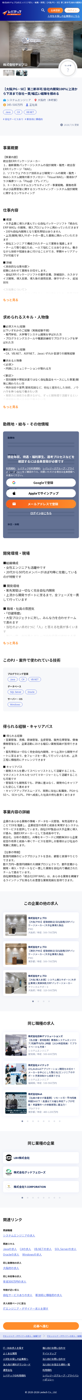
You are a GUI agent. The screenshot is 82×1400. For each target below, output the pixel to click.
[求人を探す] (43, 10)
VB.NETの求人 (43, 1249)
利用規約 (10, 468)
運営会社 (7, 1369)
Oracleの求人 (11, 1254)
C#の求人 (25, 1249)
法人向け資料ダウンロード (17, 1364)
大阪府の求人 (11, 1268)
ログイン (72, 10)
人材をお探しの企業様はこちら (64, 16)
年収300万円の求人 (14, 1281)
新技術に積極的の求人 (48, 1295)
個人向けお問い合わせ (54, 1347)
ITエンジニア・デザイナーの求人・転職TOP (22, 1336)
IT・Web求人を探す (13, 1347)
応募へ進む (41, 1326)
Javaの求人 (10, 1249)
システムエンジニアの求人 (19, 1235)
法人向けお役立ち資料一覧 (56, 1364)
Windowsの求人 (32, 1254)
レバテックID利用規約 (29, 468)
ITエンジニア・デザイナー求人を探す (25, 1308)
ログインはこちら (41, 513)
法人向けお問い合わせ (54, 1358)
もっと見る (10, 299)
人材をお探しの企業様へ (15, 1358)
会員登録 (55, 10)
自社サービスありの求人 (17, 1295)
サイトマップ (49, 1353)
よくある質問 (10, 1353)
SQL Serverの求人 (65, 1249)
